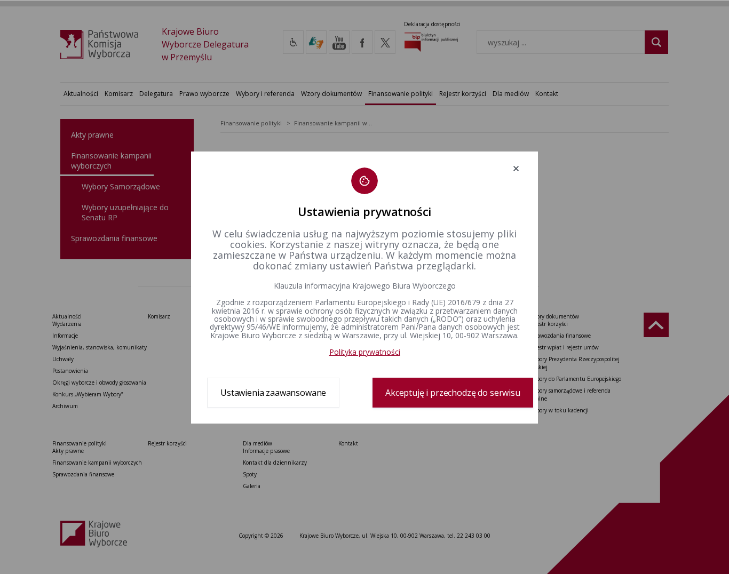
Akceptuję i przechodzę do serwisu (452, 392)
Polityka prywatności (364, 352)
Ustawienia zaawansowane (273, 392)
